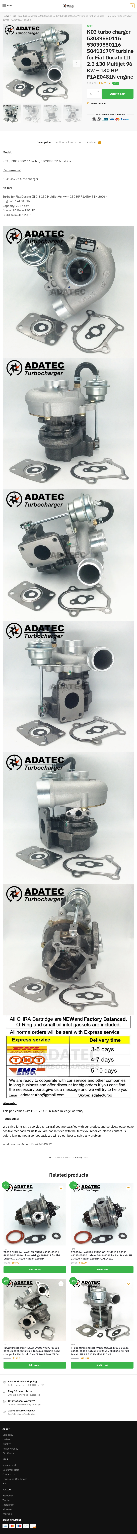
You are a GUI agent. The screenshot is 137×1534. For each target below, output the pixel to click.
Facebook (8, 1495)
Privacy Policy (10, 1448)
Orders (6, 1439)
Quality (7, 1444)
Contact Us (9, 1474)
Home (6, 15)
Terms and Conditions (15, 1479)
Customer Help (11, 1469)
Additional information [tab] (68, 142)
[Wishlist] (60, 1188)
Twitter (7, 1500)
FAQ (5, 1483)
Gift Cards (8, 1453)
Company (8, 1434)
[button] (76, 63)
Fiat (14, 15)
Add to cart (117, 94)
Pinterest (8, 1509)
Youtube (7, 1513)
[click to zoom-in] (42, 63)
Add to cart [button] (35, 1269)
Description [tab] (44, 142)
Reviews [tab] (92, 142)
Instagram (8, 1504)
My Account (9, 1465)
